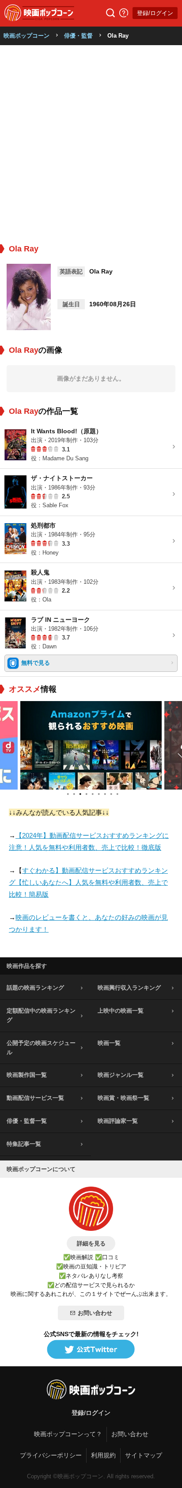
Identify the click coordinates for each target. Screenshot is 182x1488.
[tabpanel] (91, 745)
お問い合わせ (95, 1313)
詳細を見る (91, 1243)
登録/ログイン (155, 13)
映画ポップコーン (26, 35)
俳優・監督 (78, 35)
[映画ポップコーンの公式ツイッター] (91, 1350)
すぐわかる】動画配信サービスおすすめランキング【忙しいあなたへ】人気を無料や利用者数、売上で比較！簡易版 (88, 882)
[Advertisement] (91, 141)
